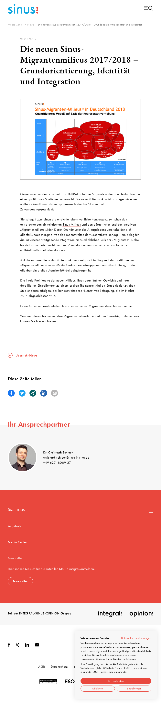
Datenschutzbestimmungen (136, 638)
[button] (11, 393)
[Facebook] (9, 645)
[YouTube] (37, 645)
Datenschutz (59, 666)
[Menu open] (148, 8)
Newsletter (20, 581)
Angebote (14, 526)
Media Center (17, 542)
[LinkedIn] (27, 645)
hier (130, 306)
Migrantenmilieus (103, 194)
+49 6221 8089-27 (57, 462)
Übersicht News (26, 355)
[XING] (17, 645)
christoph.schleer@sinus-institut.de (66, 457)
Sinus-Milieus (71, 224)
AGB (41, 666)
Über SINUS (16, 510)
